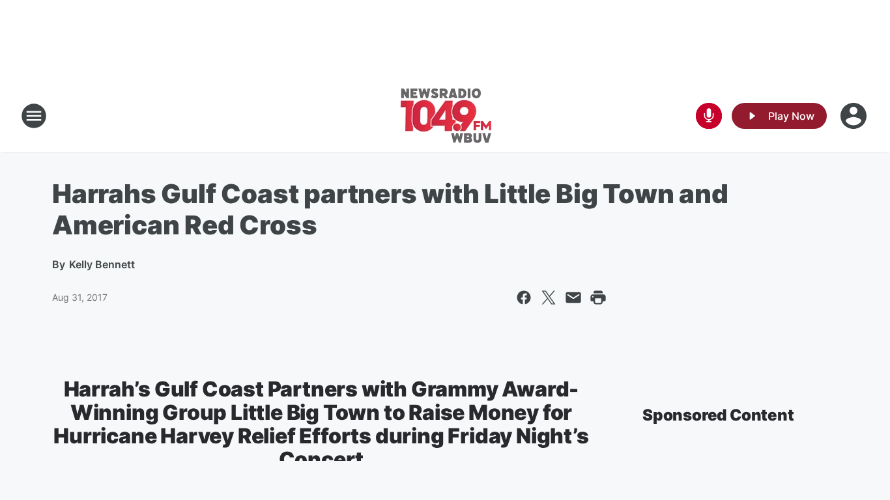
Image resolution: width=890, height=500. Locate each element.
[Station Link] (445, 116)
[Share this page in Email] (573, 297)
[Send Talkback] (709, 116)
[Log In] (854, 116)
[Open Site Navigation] (34, 116)
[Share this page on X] (548, 297)
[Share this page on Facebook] (524, 297)
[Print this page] (598, 297)
